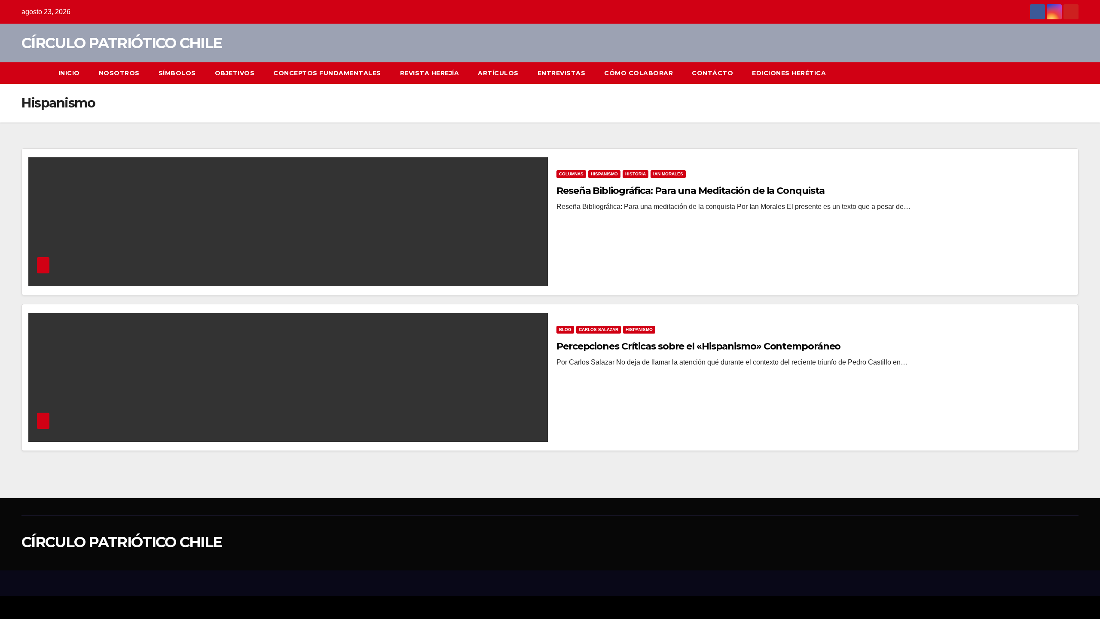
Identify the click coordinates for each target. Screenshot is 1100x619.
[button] (1072, 73)
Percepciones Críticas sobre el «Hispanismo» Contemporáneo (698, 346)
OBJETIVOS (235, 73)
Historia (635, 174)
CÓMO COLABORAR (638, 73)
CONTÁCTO (712, 73)
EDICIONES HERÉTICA (789, 73)
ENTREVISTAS (562, 73)
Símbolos (177, 73)
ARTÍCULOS (498, 73)
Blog (565, 329)
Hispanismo (604, 174)
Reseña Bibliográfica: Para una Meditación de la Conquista (690, 190)
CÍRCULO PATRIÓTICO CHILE (121, 43)
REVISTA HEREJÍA (429, 73)
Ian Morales (668, 174)
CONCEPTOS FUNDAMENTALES (327, 73)
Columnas (571, 174)
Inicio (69, 73)
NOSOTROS (119, 73)
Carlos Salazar (598, 329)
